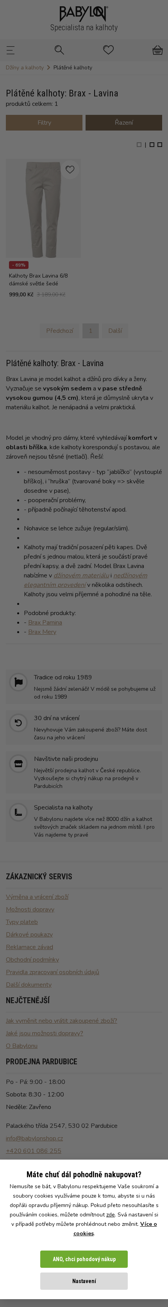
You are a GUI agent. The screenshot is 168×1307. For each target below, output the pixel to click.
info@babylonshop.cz (34, 1138)
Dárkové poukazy (29, 934)
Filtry (44, 122)
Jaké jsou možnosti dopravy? (44, 1033)
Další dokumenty (29, 984)
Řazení (124, 122)
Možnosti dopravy (30, 909)
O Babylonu (22, 1046)
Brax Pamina (45, 622)
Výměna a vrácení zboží (37, 897)
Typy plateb (22, 922)
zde (110, 1214)
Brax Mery (42, 632)
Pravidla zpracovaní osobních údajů (52, 972)
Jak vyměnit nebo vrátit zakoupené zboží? (61, 1021)
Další (115, 331)
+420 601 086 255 (33, 1151)
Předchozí (59, 331)
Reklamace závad (29, 947)
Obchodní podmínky (32, 959)
